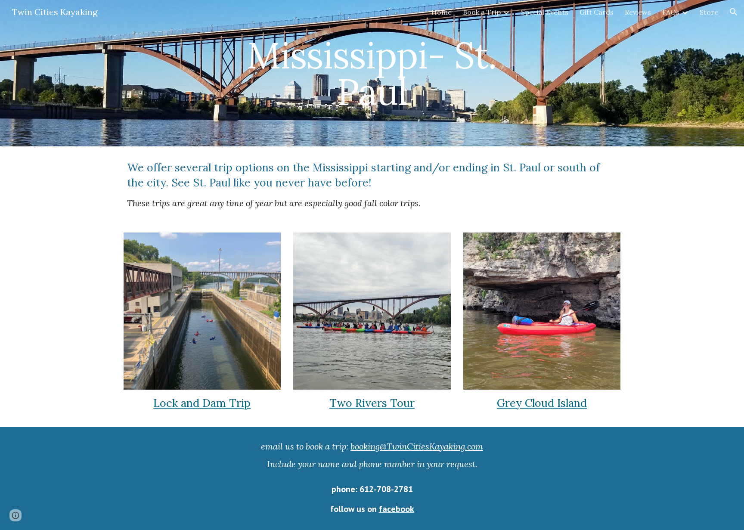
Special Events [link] (544, 12)
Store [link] (709, 12)
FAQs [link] (670, 12)
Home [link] (441, 12)
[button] (733, 12)
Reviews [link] (638, 12)
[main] (372, 73)
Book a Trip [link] (482, 12)
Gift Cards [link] (597, 12)
